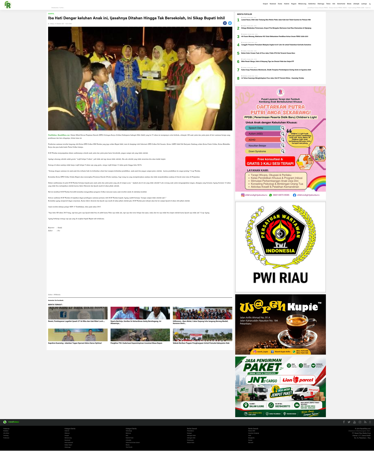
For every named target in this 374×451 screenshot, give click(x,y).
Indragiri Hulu (191, 435)
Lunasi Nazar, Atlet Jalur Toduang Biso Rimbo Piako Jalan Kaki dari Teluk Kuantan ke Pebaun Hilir (276, 20)
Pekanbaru (190, 431)
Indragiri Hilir (191, 438)
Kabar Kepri (68, 445)
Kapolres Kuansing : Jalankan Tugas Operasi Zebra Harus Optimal (75, 343)
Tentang (5, 435)
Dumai (250, 440)
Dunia (280, 4)
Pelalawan (190, 440)
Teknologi (129, 431)
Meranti (250, 442)
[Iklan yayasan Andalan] (280, 143)
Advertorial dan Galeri (133, 442)
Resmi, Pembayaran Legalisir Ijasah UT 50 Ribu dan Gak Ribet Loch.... (76, 321)
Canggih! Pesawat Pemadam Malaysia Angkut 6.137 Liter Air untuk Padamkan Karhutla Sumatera (276, 45)
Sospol (265, 4)
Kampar (189, 433)
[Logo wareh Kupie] (280, 324)
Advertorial (341, 4)
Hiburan (67, 433)
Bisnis (349, 4)
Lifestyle (356, 4)
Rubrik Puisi (129, 438)
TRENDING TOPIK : (57, 8)
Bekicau (128, 433)
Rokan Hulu (190, 442)
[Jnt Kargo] (280, 386)
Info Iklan (6, 433)
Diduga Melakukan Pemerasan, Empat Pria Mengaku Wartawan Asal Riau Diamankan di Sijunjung (276, 28)
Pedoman (6, 438)
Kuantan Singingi (253, 433)
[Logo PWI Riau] (280, 247)
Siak (249, 435)
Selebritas (312, 4)
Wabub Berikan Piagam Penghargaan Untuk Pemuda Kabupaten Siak (201, 343)
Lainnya (364, 4)
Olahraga (321, 4)
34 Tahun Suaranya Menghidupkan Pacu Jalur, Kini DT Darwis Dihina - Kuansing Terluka (272, 78)
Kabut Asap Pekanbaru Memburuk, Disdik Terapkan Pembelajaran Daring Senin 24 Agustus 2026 (276, 70)
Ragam (293, 4)
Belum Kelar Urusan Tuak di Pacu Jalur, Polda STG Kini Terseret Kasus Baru (268, 53)
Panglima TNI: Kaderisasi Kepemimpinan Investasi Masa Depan (136, 343)
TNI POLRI (129, 447)
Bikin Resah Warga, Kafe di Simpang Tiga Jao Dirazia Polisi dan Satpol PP (267, 61)
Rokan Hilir (251, 431)
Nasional (273, 4)
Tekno (328, 4)
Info (333, 4)
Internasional (69, 442)
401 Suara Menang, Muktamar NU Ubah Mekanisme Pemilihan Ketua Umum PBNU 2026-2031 (274, 36)
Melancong (302, 4)
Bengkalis (251, 438)
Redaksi (5, 431)
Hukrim (286, 4)
